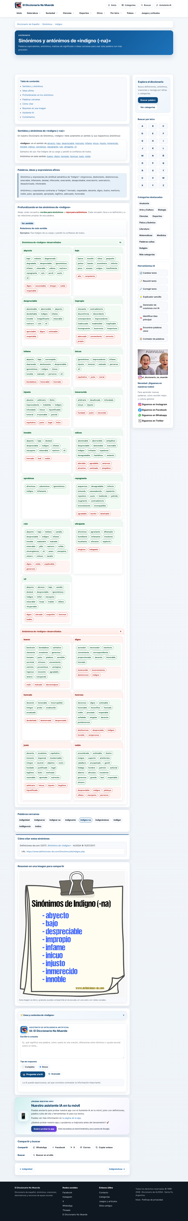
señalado (82, 717)
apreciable (31, 331)
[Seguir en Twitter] (153, 421)
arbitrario (41, 400)
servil (50, 273)
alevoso (41, 587)
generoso (30, 569)
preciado (91, 712)
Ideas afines (28, 90)
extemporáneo (84, 319)
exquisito (50, 614)
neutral (40, 763)
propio (81, 341)
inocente (42, 672)
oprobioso (41, 146)
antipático (110, 441)
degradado (31, 263)
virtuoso (41, 662)
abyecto (51, 143)
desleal (48, 441)
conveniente (96, 336)
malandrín (41, 541)
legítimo (30, 772)
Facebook (67, 1192)
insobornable (56, 758)
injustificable (55, 410)
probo (39, 708)
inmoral (91, 364)
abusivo (30, 400)
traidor (51, 602)
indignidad (24, 820)
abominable (31, 309)
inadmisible (97, 323)
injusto (103, 143)
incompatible (100, 506)
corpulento (90, 276)
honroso (74, 156)
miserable (41, 268)
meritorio (108, 647)
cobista (37, 258)
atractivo (82, 468)
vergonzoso (93, 735)
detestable (98, 446)
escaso (89, 268)
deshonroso (83, 675)
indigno (58, 24)
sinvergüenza (32, 551)
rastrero (63, 268)
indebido (47, 405)
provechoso (42, 667)
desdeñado (31, 720)
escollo (90, 258)
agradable (94, 463)
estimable (53, 331)
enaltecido (51, 708)
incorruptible (57, 703)
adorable (82, 463)
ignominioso (61, 263)
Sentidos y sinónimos (32, 86)
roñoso (40, 556)
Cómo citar (27, 104)
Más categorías (147, 254)
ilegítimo (62, 785)
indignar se (55, 820)
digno (57, 156)
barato (90, 263)
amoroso (106, 463)
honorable (45, 382)
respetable (31, 291)
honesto (30, 758)
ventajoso (56, 667)
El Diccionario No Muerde (75, 1214)
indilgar (117, 820)
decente (98, 657)
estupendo (41, 677)
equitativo (82, 377)
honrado (65, 156)
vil (75, 146)
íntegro (53, 286)
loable (29, 619)
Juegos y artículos (150, 13)
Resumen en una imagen (34, 108)
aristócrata (105, 758)
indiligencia (25, 826)
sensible (61, 657)
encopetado (95, 763)
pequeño (110, 258)
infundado (31, 410)
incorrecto (98, 328)
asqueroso (82, 486)
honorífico (95, 708)
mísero (29, 556)
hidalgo (81, 768)
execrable (111, 446)
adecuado (82, 336)
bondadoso (31, 382)
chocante (82, 309)
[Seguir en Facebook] (153, 410)
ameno (29, 677)
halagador (93, 549)
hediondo (103, 496)
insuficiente (111, 268)
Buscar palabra (147, 100)
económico (102, 263)
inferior (114, 263)
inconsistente (84, 506)
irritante (92, 450)
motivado (50, 772)
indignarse (39, 820)
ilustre (109, 753)
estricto (30, 667)
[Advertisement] (94, 63)
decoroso (82, 703)
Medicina (161, 235)
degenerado (50, 258)
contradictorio (96, 309)
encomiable (40, 286)
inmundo (82, 491)
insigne (81, 758)
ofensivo (95, 541)
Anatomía (144, 203)
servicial (30, 662)
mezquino (30, 450)
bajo (58, 143)
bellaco (48, 532)
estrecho (55, 777)
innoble (23, 146)
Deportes (157, 216)
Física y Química (147, 222)
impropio (79, 143)
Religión (143, 248)
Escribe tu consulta (29, 1037)
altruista (92, 772)
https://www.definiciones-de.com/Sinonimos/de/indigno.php (56, 851)
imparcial (42, 758)
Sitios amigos (105, 1205)
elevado (39, 614)
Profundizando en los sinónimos (37, 95)
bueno (50, 156)
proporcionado (84, 657)
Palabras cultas (146, 241)
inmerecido (112, 143)
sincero (81, 782)
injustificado (32, 790)
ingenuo (30, 672)
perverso (52, 374)
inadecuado (83, 323)
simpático (106, 468)
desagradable (84, 455)
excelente (43, 652)
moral (101, 377)
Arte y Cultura (146, 209)
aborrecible (46, 309)
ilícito (52, 400)
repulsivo (82, 496)
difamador (108, 532)
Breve (45, 1067)
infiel (39, 597)
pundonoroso (84, 722)
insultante (82, 541)
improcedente (101, 319)
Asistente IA (28, 112)
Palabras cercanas (31, 99)
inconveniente (98, 670)
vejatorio (107, 541)
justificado (42, 768)
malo (28, 685)
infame (88, 143)
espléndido (49, 564)
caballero (82, 763)
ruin (61, 146)
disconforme (83, 314)
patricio (102, 768)
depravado (31, 364)
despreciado (60, 720)
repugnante (52, 146)
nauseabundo (96, 491)
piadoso (49, 657)
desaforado (95, 400)
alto (79, 276)
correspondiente (100, 652)
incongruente (84, 328)
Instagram (67, 1197)
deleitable (104, 514)
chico (99, 258)
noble (87, 156)
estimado (94, 468)
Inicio (19, 13)
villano (61, 602)
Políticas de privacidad (152, 1200)
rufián (61, 546)
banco (80, 258)
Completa (29, 1067)
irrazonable (42, 414)
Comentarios (28, 117)
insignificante (43, 319)
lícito (58, 422)
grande (93, 777)
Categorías (104, 1197)
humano (30, 657)
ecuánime (42, 753)
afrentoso (30, 486)
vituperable (31, 606)
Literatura (144, 229)
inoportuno (112, 328)
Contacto (103, 1192)
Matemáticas (145, 235)
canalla (59, 532)
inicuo (96, 143)
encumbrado (83, 753)
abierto (81, 772)
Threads (66, 1210)
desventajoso (52, 685)
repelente (104, 450)
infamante (41, 491)
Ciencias (143, 216)
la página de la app (71, 1118)
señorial (113, 768)
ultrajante (68, 146)
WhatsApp (68, 1205)
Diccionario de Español (28, 24)
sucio (59, 273)
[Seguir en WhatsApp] (153, 415)
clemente (30, 652)
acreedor (82, 647)
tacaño (50, 556)
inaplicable (111, 323)
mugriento (82, 501)
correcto (109, 336)
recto (61, 763)
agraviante (95, 532)
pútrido (114, 496)
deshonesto (45, 364)
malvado (41, 374)
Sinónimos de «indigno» (59, 845)
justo (81, 156)
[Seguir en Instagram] (153, 404)
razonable (30, 777)
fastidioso (98, 455)
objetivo (51, 763)
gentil (107, 763)
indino (38, 826)
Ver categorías (147, 107)
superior (92, 758)
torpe (41, 602)
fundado (81, 413)
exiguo (99, 268)
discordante (98, 314)
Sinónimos (47, 24)
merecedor (95, 647)
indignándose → (117, 1169)
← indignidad (26, 1169)
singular (93, 717)
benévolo (30, 647)
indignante (70, 820)
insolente (108, 537)
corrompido (50, 359)
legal (50, 422)
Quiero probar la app (44, 1129)
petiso (81, 263)
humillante (82, 537)
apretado (43, 777)
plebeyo (107, 790)
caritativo (57, 647)
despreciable (68, 143)
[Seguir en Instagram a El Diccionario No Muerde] (153, 364)
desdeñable (31, 314)
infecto (110, 486)
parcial (54, 414)
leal (39, 458)
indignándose (102, 820)
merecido (102, 413)
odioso (31, 146)
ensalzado (31, 712)
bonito (93, 514)
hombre (91, 768)
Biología (162, 209)
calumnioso (44, 486)
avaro (50, 551)
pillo (41, 546)
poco (80, 268)
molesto (110, 455)
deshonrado (45, 720)
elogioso (82, 549)
